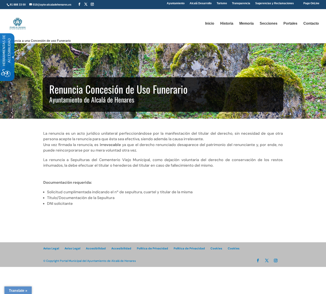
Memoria (246, 23)
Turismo (222, 3)
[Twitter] (85, 4)
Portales (290, 23)
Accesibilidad (96, 248)
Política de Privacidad (152, 248)
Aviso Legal (51, 248)
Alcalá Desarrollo (201, 3)
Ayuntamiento (176, 3)
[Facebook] (79, 4)
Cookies (216, 248)
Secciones (268, 23)
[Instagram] (92, 4)
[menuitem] (79, 4)
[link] (17, 23)
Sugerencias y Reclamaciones (274, 3)
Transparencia (241, 3)
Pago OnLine (311, 3)
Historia (226, 23)
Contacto (311, 23)
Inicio (209, 23)
